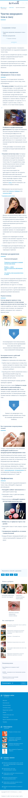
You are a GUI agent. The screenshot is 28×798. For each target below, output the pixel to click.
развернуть (14, 42)
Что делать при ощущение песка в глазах (13, 273)
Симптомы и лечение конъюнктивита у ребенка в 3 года (13, 773)
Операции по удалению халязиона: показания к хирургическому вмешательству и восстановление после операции (17, 739)
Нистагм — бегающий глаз (13, 636)
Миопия (5, 700)
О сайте (8, 796)
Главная (3, 796)
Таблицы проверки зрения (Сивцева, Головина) (16, 744)
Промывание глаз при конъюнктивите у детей (9, 769)
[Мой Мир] (11, 575)
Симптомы (6, 717)
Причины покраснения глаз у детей (16, 642)
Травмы (5, 722)
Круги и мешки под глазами (10, 719)
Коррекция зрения (8, 710)
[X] (16, 575)
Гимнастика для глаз (8, 714)
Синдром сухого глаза (8, 196)
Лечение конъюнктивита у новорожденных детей (10, 778)
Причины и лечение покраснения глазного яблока (14, 614)
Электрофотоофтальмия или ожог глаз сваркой (8, 596)
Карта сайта (19, 796)
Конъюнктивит (7, 705)
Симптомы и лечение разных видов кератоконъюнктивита (12, 782)
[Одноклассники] (7, 575)
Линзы (4, 712)
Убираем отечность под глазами (10, 677)
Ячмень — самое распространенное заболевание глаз (13, 268)
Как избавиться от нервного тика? (10, 667)
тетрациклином (19, 470)
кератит (11, 191)
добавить (23, 683)
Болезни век (6, 703)
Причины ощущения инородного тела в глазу (14, 33)
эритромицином (9, 470)
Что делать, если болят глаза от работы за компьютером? (16, 625)
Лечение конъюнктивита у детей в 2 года (12, 787)
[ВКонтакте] (3, 575)
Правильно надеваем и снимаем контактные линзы (13, 263)
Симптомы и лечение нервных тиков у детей (20, 597)
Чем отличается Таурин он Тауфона (15, 750)
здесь (10, 182)
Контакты (13, 796)
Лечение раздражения (9, 35)
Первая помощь (11, 38)
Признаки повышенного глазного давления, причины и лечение (15, 654)
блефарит (17, 191)
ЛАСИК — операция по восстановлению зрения (13, 672)
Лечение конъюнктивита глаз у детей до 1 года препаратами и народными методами (13, 764)
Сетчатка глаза (6, 707)
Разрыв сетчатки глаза (15, 732)
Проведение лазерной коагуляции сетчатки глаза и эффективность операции (15, 632)
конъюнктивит (7, 193)
